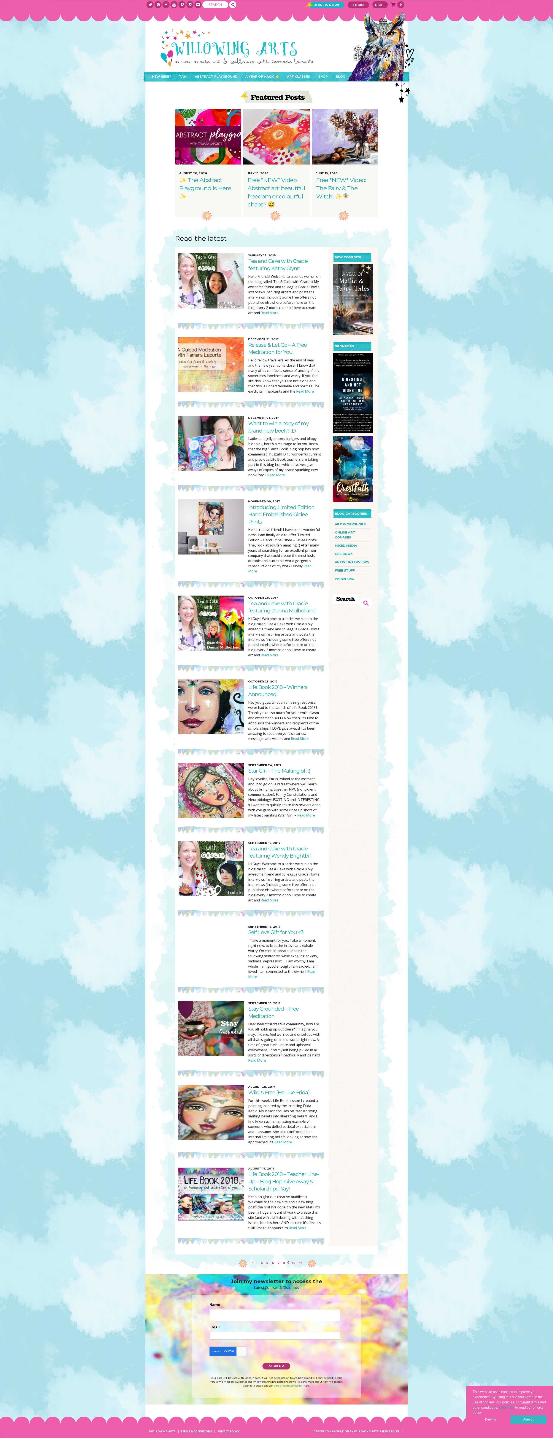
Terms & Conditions (196, 1431)
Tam (183, 76)
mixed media (346, 546)
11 (300, 1263)
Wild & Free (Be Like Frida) (279, 1092)
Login (358, 5)
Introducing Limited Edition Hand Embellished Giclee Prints (281, 514)
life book (344, 554)
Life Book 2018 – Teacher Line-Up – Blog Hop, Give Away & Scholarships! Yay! (283, 1181)
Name (215, 1305)
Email (215, 1327)
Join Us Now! (326, 5)
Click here (506, 1407)
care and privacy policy (288, 1385)
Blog (340, 76)
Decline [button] (490, 1419)
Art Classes (298, 76)
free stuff (345, 570)
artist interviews (352, 562)
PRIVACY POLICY (229, 1431)
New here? (161, 76)
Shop (323, 76)
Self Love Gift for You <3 (276, 932)
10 (293, 1263)
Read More (269, 312)
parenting (344, 579)
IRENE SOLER (390, 1431)
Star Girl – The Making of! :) (279, 771)
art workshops (350, 524)
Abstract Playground (216, 76)
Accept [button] (528, 1419)
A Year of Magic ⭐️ (262, 76)
